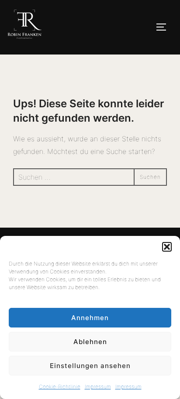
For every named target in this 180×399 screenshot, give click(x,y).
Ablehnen (90, 342)
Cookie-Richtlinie (59, 386)
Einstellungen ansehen (90, 365)
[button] (167, 246)
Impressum (98, 386)
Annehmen (90, 318)
